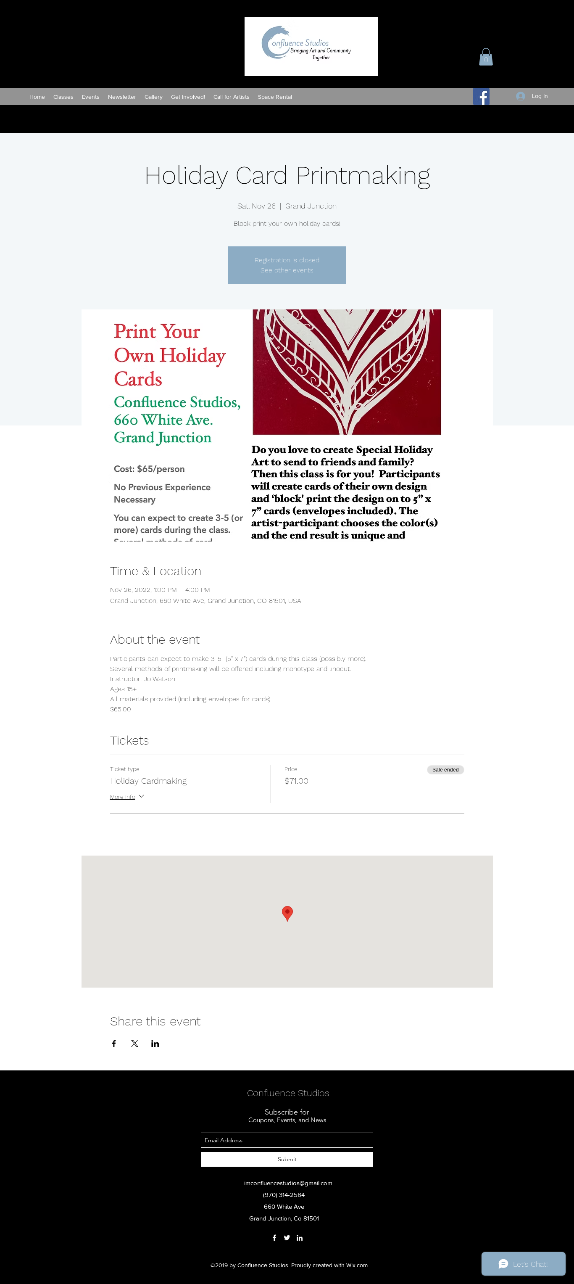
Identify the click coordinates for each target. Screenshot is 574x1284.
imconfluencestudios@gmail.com (288, 1182)
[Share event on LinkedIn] (155, 1043)
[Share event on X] (135, 1043)
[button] (486, 57)
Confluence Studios (288, 1093)
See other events (287, 270)
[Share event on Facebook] (114, 1043)
